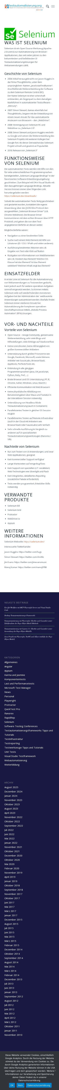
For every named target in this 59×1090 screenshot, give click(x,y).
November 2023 (13, 800)
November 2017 (13, 893)
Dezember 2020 (13, 855)
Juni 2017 (9, 902)
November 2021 (13, 847)
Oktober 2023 (12, 804)
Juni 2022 (9, 834)
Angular (8, 666)
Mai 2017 (9, 906)
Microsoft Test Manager (17, 687)
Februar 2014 (11, 975)
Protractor (10, 704)
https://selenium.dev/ (34, 541)
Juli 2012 (9, 1005)
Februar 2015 (11, 945)
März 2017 (10, 911)
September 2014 (13, 958)
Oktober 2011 (12, 1026)
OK (12, 1085)
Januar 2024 (10, 795)
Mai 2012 (9, 1013)
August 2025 (11, 787)
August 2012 (11, 1000)
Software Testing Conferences (21, 726)
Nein (20, 1085)
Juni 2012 (9, 1009)
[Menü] (53, 6)
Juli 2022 (9, 829)
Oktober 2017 (12, 898)
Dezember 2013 (13, 979)
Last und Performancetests (19, 683)
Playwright (10, 700)
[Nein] (55, 1070)
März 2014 (10, 970)
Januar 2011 (10, 1030)
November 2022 (13, 817)
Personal (9, 696)
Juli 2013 (9, 983)
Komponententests (15, 679)
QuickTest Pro (12, 709)
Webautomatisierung (15, 760)
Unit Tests (10, 751)
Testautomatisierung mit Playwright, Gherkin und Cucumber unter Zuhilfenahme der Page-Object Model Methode (28, 622)
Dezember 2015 (13, 919)
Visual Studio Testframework (20, 756)
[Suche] (46, 6)
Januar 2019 (10, 881)
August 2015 (11, 923)
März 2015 (10, 940)
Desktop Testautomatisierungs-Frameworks (19, 615)
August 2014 (11, 962)
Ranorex (9, 713)
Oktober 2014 (12, 953)
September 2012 (13, 996)
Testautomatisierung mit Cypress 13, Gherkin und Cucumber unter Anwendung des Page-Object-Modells (28, 630)
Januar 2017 (10, 915)
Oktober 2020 (12, 859)
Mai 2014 (9, 966)
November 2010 (13, 1034)
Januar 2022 (10, 842)
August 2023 (11, 808)
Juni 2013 (9, 987)
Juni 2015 (9, 932)
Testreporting (12, 743)
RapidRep (9, 717)
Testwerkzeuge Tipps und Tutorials (23, 747)
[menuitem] (46, 6)
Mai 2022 (9, 838)
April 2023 (9, 812)
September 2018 (13, 889)
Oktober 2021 (12, 851)
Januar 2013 (10, 992)
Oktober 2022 (12, 821)
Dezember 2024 (13, 791)
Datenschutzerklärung (39, 1085)
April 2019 (9, 876)
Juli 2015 (9, 928)
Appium (8, 670)
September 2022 (13, 825)
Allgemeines (10, 662)
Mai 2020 (9, 864)
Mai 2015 (9, 936)
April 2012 (9, 1017)
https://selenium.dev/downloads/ (20, 196)
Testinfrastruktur (13, 739)
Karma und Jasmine (14, 674)
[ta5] (24, 6)
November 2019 (13, 872)
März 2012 (10, 1022)
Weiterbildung (12, 764)
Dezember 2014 (13, 949)
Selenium (9, 721)
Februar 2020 (11, 868)
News (7, 692)
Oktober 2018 (12, 885)
